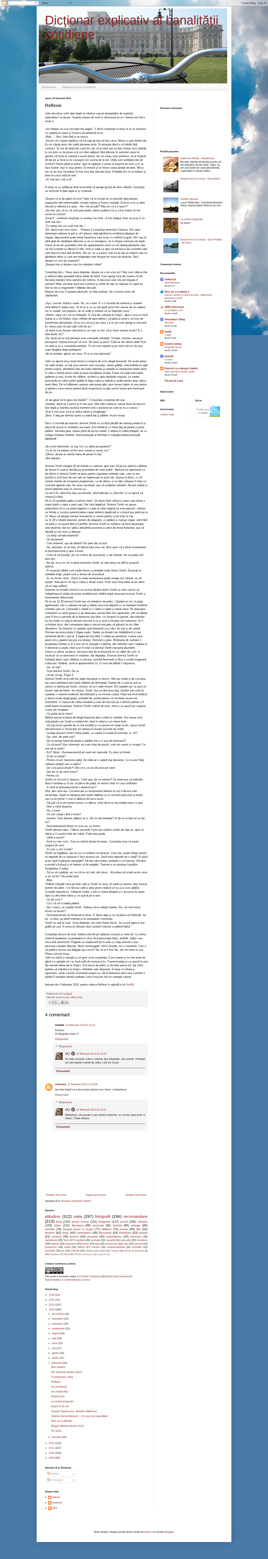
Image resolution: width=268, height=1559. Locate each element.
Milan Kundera (52, 1254)
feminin (50, 1232)
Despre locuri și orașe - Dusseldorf (200, 178)
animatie (137, 1247)
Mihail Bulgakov (85, 1254)
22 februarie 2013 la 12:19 (91, 1053)
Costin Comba (173, 343)
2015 (52, 1299)
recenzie (98, 1225)
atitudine (52, 1216)
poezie (143, 1232)
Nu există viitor (59, 1391)
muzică (56, 1236)
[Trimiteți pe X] (59, 1002)
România (125, 1232)
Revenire (169, 322)
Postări (54, 1473)
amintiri (50, 1229)
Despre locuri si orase (78, 1229)
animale (95, 1240)
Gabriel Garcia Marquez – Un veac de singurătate (79, 1416)
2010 (52, 1453)
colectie (75, 1250)
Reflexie (56, 1381)
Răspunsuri (65, 1046)
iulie (54, 1338)
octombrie (58, 1323)
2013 (52, 1309)
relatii (67, 1247)
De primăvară (59, 1386)
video (57, 1225)
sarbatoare (51, 1240)
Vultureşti (170, 279)
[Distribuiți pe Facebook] (63, 1002)
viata (77, 1216)
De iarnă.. (56, 1430)
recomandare (136, 1216)
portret (74, 1236)
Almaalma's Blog (175, 319)
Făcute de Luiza (174, 380)
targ (97, 1243)
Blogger (169, 1532)
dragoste (104, 1221)
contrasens (84, 1232)
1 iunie (168, 335)
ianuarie (57, 1437)
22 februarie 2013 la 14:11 (91, 1109)
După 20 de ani (60, 1406)
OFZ (67, 1053)
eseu (65, 1232)
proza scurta (62, 997)
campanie (70, 1243)
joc (62, 1250)
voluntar (89, 1250)
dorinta (117, 1225)
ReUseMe (69, 1254)
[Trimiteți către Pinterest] (67, 1002)
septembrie (58, 1328)
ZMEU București (174, 307)
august (56, 1333)
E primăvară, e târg (62, 1377)
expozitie (50, 1250)
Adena (81, 1247)
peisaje (135, 1225)
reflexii (73, 997)
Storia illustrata (172, 282)
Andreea (57, 1502)
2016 (52, 1294)
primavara (136, 1236)
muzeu (96, 1247)
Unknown (60, 1084)
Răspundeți (61, 1039)
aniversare (112, 1243)
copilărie (80, 1240)
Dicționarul (49, 87)
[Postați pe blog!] (55, 1002)
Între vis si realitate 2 (177, 291)
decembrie (58, 1313)
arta (126, 1243)
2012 (52, 1443)
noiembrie (58, 1318)
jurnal (124, 1221)
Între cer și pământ (61, 1421)
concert (138, 1243)
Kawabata (102, 1254)
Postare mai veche (136, 1194)
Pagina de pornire (96, 1194)
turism (85, 1243)
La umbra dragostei (62, 1401)
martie (55, 1357)
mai (54, 1348)
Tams (66, 1240)
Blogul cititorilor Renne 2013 (67, 1426)
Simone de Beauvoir (134, 1250)
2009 (52, 1457)
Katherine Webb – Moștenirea (197, 158)
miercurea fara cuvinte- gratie (180, 371)
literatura (78, 1225)
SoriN (129, 984)
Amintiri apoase (189, 199)
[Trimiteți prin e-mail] (51, 1002)
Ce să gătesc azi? (174, 310)
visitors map (167, 414)
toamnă (54, 1243)
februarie (57, 1362)
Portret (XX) (57, 1396)
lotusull (169, 356)
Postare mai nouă (56, 1194)
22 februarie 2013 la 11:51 (80, 1025)
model (102, 1250)
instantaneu (114, 1236)
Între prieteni (58, 1367)
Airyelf (147, 1532)
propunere (51, 1247)
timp (80, 997)
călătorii (106, 1229)
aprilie (55, 1353)
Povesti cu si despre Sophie (181, 368)
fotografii (102, 1216)
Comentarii (56, 1480)
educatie (126, 1240)
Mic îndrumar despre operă (66, 1372)
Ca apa (168, 359)
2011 (52, 1448)
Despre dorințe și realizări (79, 87)
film (138, 1229)
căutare (143, 1221)
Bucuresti (105, 1232)
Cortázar (114, 1250)
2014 (52, 1304)
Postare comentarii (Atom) (76, 1201)
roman (124, 1229)
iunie (55, 1343)
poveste (92, 1236)
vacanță (110, 1240)
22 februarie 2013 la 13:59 (82, 1084)
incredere (142, 1240)
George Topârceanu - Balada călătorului (74, 1411)
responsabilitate (116, 1247)
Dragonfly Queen (173, 347)
